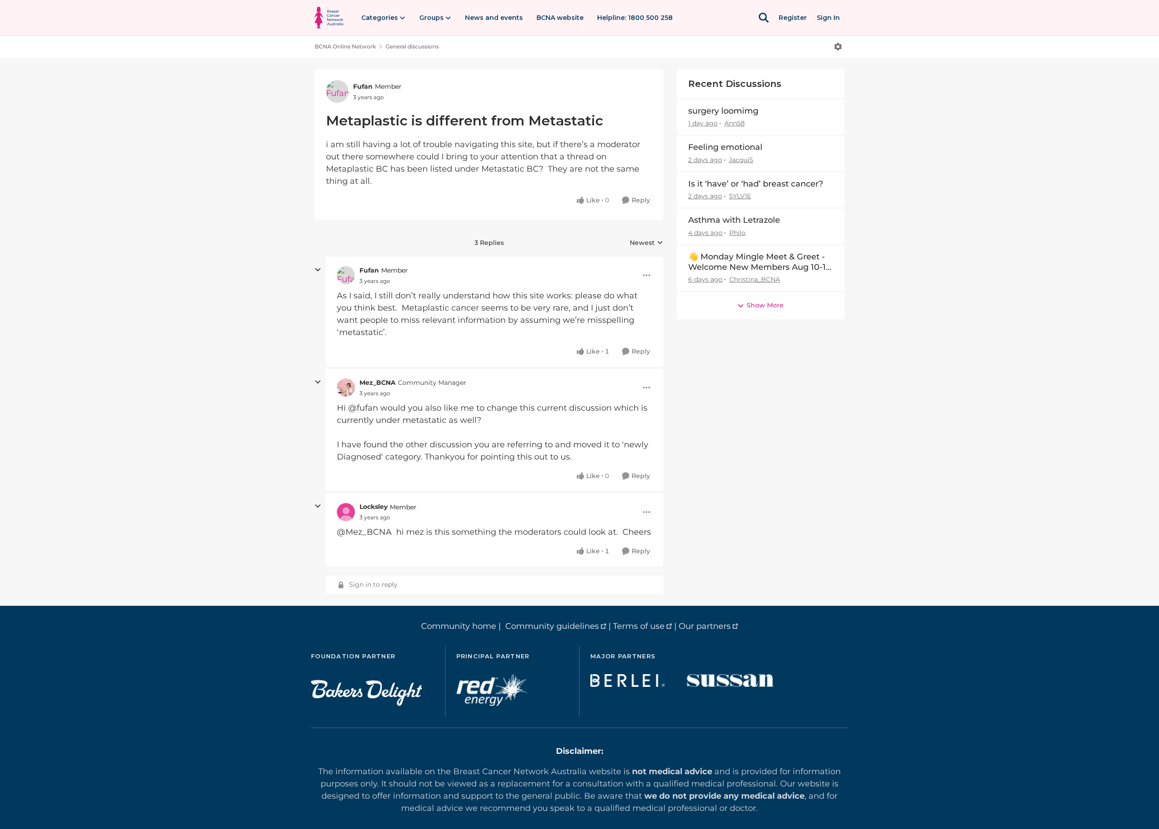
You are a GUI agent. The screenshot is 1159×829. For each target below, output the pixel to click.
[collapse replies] (317, 269)
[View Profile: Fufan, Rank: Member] (337, 91)
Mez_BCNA (377, 383)
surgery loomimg (723, 111)
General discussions (412, 46)
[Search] (763, 17)
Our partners (705, 626)
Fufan (363, 86)
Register (793, 18)
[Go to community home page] (329, 18)
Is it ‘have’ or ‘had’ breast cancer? (755, 184)
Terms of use (639, 626)
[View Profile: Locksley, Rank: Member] (346, 512)
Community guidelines (552, 626)
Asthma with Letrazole (734, 220)
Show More (765, 305)
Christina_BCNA (754, 279)
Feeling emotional (725, 147)
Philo (737, 233)
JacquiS (741, 160)
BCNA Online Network (345, 46)
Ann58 (734, 123)
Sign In (828, 18)
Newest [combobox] (646, 243)
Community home (458, 626)
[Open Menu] (838, 46)
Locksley (373, 507)
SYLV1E (740, 196)
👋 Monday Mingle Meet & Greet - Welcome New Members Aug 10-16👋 (759, 262)
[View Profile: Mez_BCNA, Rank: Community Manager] (346, 388)
